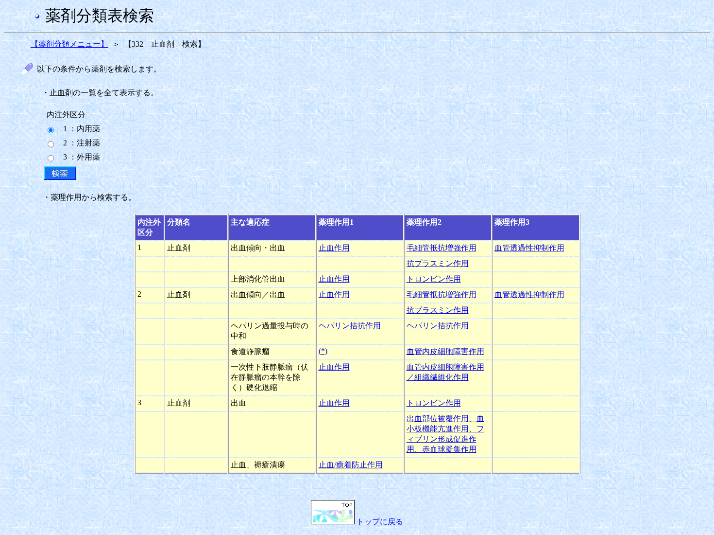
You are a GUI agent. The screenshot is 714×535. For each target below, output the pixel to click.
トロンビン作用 (434, 279)
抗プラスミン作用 (438, 263)
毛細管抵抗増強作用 (441, 248)
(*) (323, 351)
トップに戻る (379, 521)
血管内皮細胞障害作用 (445, 351)
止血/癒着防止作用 (351, 465)
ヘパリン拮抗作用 (350, 325)
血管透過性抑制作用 (529, 248)
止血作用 (334, 248)
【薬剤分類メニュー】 (69, 44)
